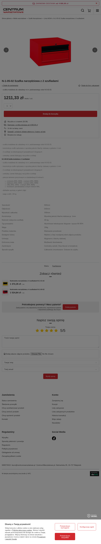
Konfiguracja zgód (87, 527)
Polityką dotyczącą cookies (22, 530)
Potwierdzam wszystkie (65, 536)
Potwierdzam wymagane (65, 527)
